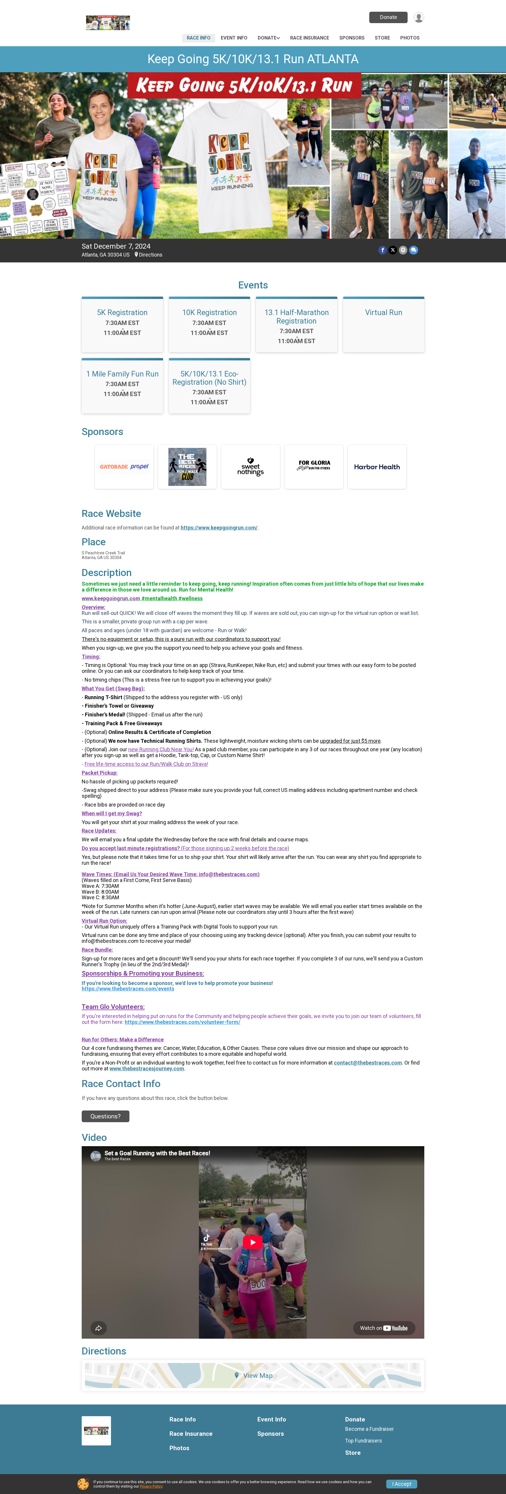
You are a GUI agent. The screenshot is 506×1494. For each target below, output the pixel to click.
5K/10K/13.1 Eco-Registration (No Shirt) (209, 377)
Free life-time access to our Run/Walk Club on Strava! (146, 764)
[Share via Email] (403, 250)
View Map (258, 1375)
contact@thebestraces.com (368, 1063)
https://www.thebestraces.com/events (128, 989)
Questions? (105, 1116)
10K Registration (209, 312)
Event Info (234, 38)
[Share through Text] (413, 250)
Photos (410, 38)
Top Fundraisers (363, 1441)
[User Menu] (418, 17)
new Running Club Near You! (161, 749)
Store (382, 38)
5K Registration (122, 312)
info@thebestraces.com (228, 874)
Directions (151, 255)
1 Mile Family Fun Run (122, 373)
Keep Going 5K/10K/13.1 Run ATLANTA (253, 59)
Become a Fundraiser (369, 1429)
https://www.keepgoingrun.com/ (219, 528)
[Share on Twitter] (393, 250)
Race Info (199, 38)
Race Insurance (309, 38)
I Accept (401, 1484)
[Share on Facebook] (382, 250)
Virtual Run (383, 312)
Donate (388, 17)
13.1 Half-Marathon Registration (296, 316)
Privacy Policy (151, 1486)
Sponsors (352, 38)
